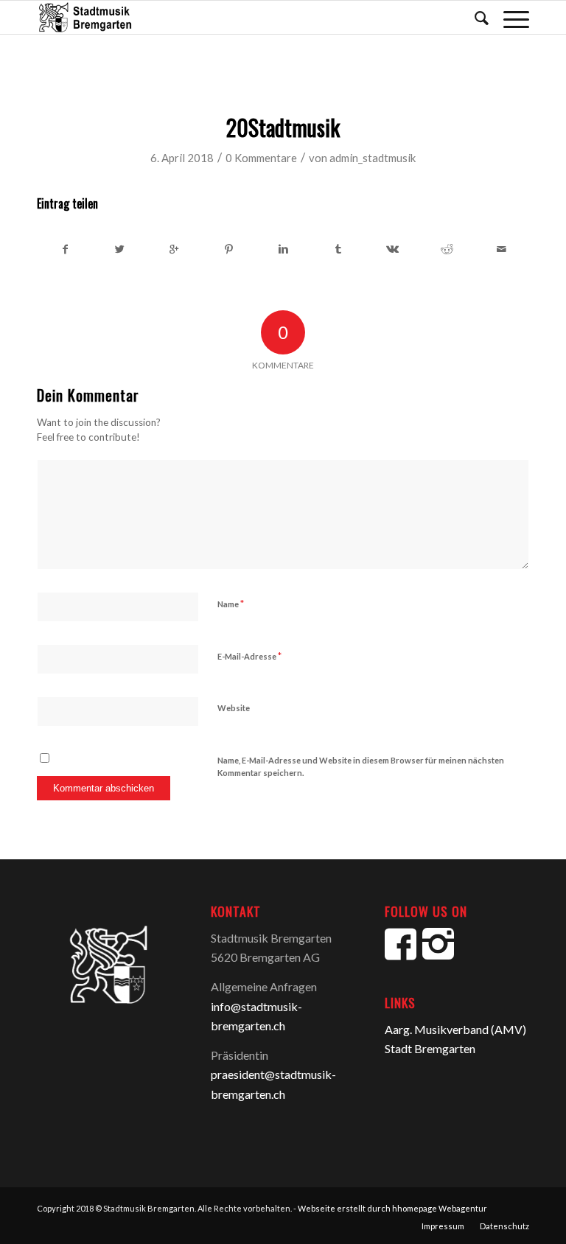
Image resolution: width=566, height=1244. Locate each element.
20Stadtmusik (283, 127)
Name (230, 603)
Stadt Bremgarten (430, 1048)
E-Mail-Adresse (249, 656)
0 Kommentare (261, 157)
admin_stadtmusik (372, 157)
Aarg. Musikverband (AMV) (455, 1029)
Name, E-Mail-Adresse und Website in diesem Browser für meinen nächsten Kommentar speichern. (360, 766)
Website (233, 708)
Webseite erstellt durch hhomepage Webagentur (392, 1208)
